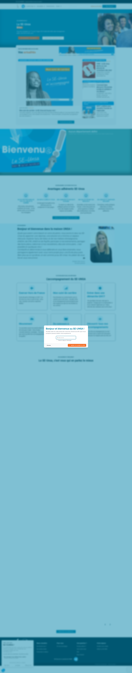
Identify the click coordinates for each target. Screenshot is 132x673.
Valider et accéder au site (78, 345)
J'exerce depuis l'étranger (65, 340)
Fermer (49, 345)
